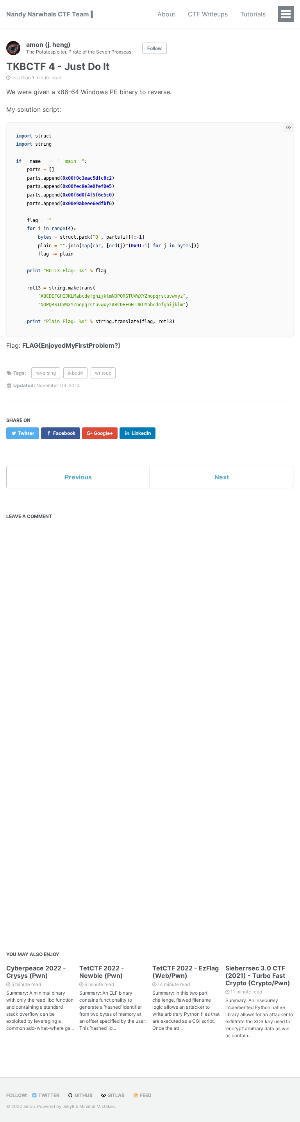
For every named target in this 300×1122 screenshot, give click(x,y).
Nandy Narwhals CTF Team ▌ (50, 14)
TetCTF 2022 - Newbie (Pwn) (101, 971)
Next (221, 477)
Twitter (48, 1095)
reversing (46, 373)
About (166, 14)
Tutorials (253, 14)
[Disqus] (150, 620)
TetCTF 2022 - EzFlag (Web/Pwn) (185, 971)
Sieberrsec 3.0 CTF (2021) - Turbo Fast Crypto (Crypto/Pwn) (257, 975)
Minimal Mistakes (97, 1106)
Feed (145, 1095)
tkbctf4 (75, 373)
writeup (103, 373)
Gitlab (115, 1095)
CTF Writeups (208, 14)
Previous (78, 477)
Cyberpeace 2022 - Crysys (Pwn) (36, 971)
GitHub (83, 1095)
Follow (154, 48)
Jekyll (68, 1106)
